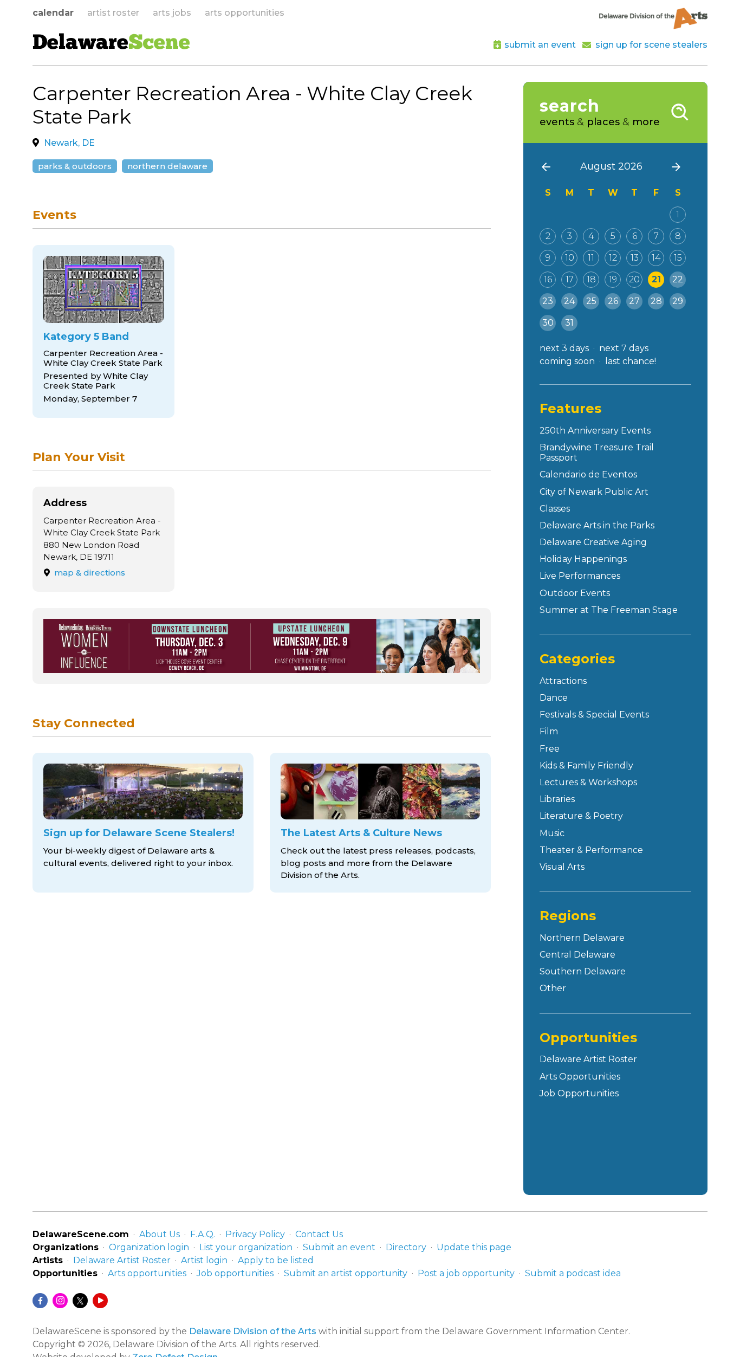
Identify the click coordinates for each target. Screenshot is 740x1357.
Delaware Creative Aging (593, 542)
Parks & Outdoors (75, 166)
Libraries (557, 799)
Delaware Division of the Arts (252, 1331)
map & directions (89, 572)
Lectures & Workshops (588, 782)
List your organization (246, 1247)
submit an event (540, 45)
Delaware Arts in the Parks (597, 525)
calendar (53, 13)
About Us (159, 1234)
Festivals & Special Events (594, 714)
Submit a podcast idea (573, 1273)
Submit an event (339, 1247)
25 (591, 301)
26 (613, 301)
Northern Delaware (167, 166)
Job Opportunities (579, 1093)
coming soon (567, 361)
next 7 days (623, 348)
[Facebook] (40, 1300)
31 (569, 323)
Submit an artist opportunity (345, 1273)
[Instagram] (60, 1300)
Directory (406, 1247)
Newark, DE (69, 143)
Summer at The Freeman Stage (609, 610)
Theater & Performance (591, 850)
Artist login (204, 1260)
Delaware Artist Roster (588, 1059)
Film (549, 731)
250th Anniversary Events (595, 430)
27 (634, 301)
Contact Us (319, 1234)
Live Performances (580, 576)
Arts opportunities (147, 1273)
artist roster (113, 13)
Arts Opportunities (580, 1076)
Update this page (474, 1247)
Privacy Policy (255, 1234)
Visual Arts (562, 867)
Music (552, 833)
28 (656, 301)
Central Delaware (577, 954)
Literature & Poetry (581, 816)
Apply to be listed (276, 1260)
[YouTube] (100, 1300)
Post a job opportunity (466, 1273)
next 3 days (564, 348)
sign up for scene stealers (651, 45)
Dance (554, 698)
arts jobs (172, 13)
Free (550, 749)
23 (547, 301)
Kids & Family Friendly (586, 765)
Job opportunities (235, 1273)
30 (548, 323)
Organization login (149, 1247)
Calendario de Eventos (588, 474)
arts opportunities (244, 13)
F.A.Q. (202, 1234)
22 (677, 279)
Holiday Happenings (583, 559)
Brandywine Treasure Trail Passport (597, 452)
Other (553, 988)
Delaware (111, 44)
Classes (555, 508)
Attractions (563, 681)
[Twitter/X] (80, 1300)
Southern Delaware (583, 971)
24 (569, 301)
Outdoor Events (575, 593)
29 (677, 301)
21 (656, 279)
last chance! (630, 361)
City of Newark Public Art (594, 492)
